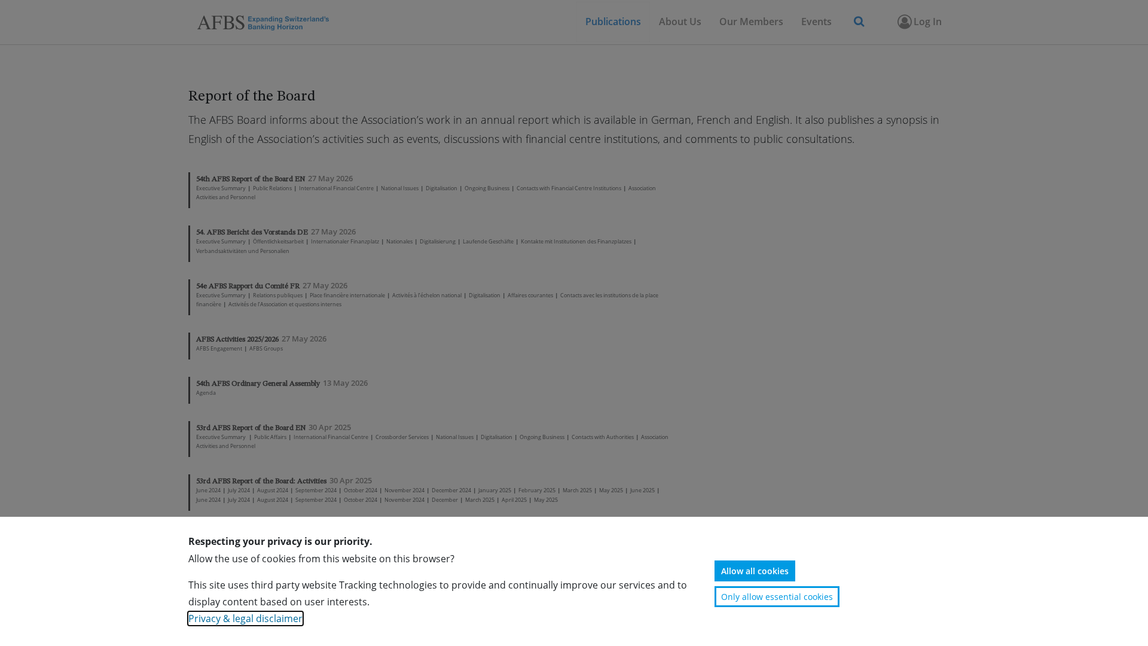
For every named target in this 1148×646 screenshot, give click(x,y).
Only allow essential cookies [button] (777, 596)
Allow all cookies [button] (755, 571)
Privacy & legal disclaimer (245, 618)
